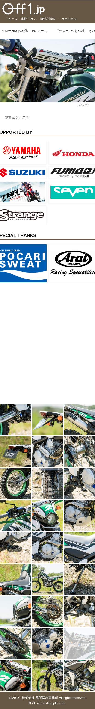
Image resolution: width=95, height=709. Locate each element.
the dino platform (53, 703)
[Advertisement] (34, 313)
